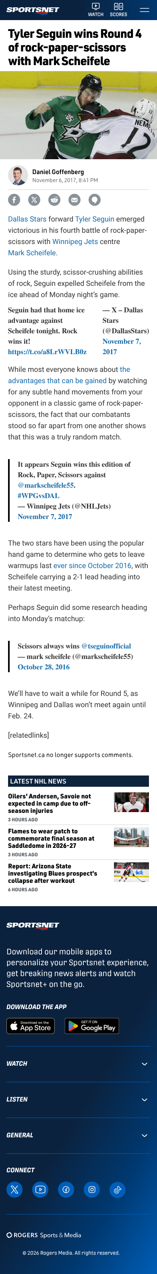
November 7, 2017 (45, 516)
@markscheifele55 (46, 485)
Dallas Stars (27, 219)
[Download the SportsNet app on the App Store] (30, 1026)
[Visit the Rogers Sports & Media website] (43, 1235)
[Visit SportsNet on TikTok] (117, 1189)
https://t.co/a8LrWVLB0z (47, 352)
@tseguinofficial (106, 646)
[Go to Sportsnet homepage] (32, 11)
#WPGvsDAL (39, 495)
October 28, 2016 (44, 667)
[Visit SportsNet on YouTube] (40, 1189)
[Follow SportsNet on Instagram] (92, 1189)
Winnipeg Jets (75, 242)
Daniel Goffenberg (58, 171)
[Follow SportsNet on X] (14, 1189)
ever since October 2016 (93, 566)
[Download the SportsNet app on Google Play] (91, 1026)
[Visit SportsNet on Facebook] (66, 1189)
